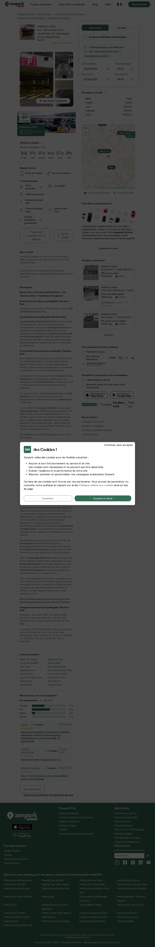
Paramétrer (47, 498)
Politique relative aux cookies (96, 485)
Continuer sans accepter (118, 444)
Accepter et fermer (103, 498)
